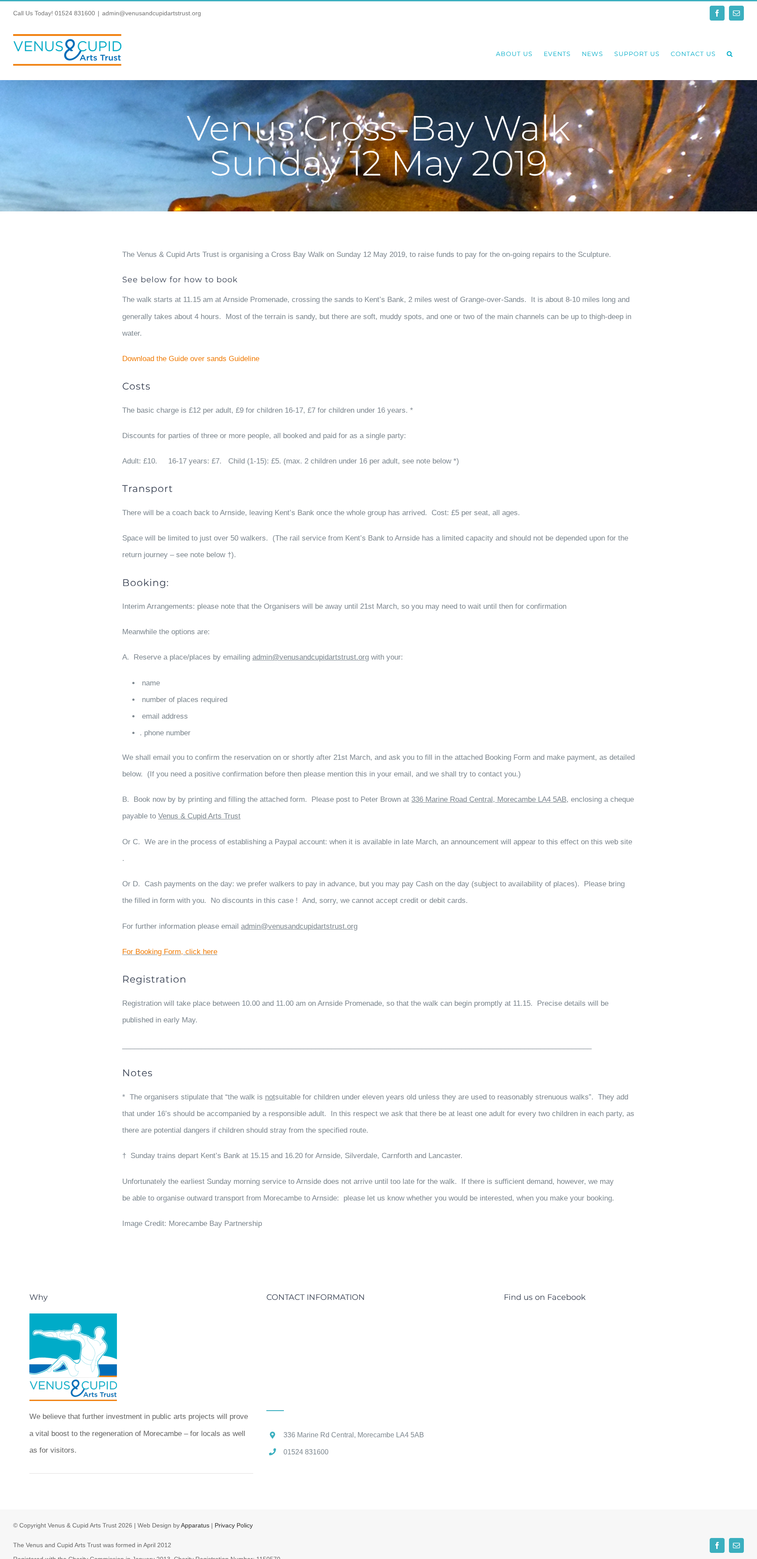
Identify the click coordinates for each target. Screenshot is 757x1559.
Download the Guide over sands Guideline (190, 359)
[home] (73, 1321)
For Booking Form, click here (169, 952)
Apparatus (195, 1525)
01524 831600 (75, 13)
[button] (730, 52)
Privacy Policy (234, 1525)
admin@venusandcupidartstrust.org (151, 13)
